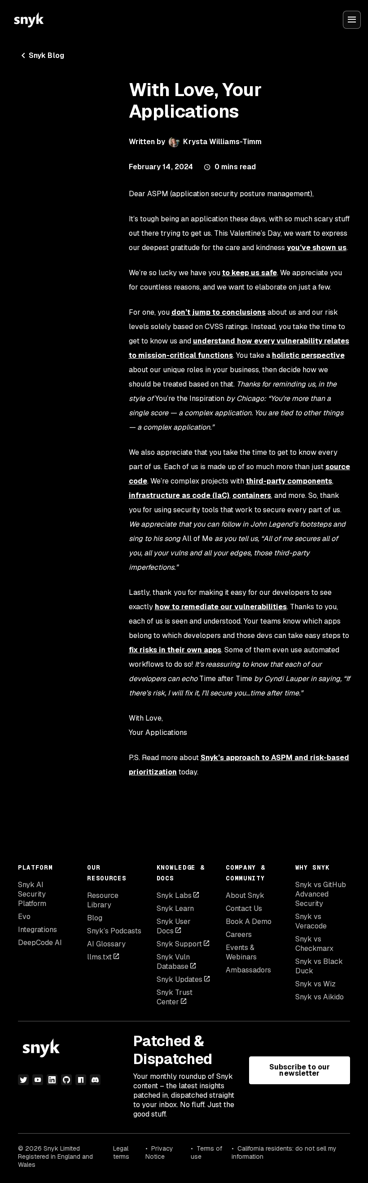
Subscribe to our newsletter (299, 1070)
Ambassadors (248, 970)
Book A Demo (249, 921)
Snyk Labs (174, 895)
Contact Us (244, 908)
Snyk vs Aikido (319, 997)
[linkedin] (52, 1079)
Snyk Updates (179, 979)
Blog (94, 918)
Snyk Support (179, 944)
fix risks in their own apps (175, 650)
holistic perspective (308, 355)
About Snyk (245, 895)
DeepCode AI (40, 942)
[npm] (80, 1079)
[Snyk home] (28, 19)
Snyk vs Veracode (311, 921)
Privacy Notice (159, 1152)
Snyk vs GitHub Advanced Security (320, 894)
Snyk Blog (46, 55)
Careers (239, 934)
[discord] (95, 1079)
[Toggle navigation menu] (352, 20)
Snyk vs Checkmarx (314, 943)
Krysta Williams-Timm (222, 141)
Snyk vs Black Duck (319, 966)
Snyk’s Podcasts (114, 931)
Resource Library (102, 900)
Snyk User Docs (174, 926)
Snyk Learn (175, 908)
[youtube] (37, 1079)
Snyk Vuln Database (173, 961)
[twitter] (23, 1079)
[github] (66, 1079)
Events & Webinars (241, 952)
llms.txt (99, 957)
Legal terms (121, 1152)
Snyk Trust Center (175, 997)
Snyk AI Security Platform (32, 894)
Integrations (37, 929)
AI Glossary (106, 944)
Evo (24, 916)
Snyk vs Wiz (315, 984)
